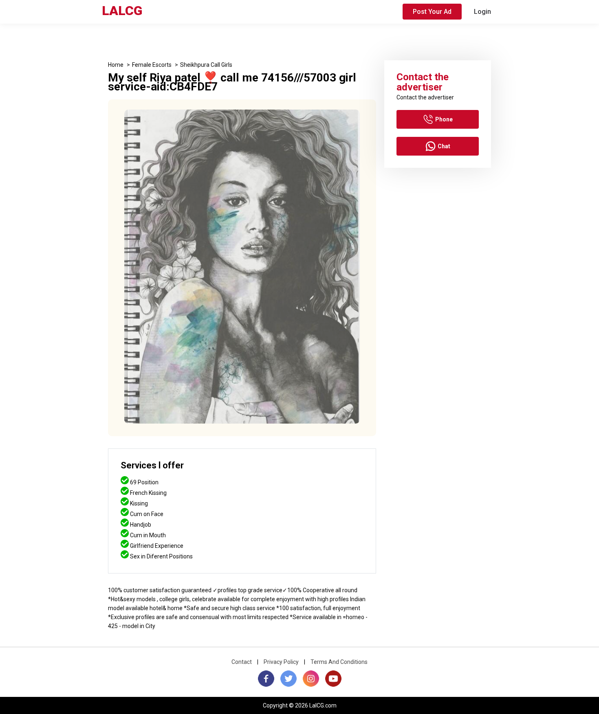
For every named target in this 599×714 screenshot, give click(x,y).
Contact (241, 662)
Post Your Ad (432, 11)
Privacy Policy (281, 662)
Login (482, 11)
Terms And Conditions (339, 662)
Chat (444, 146)
